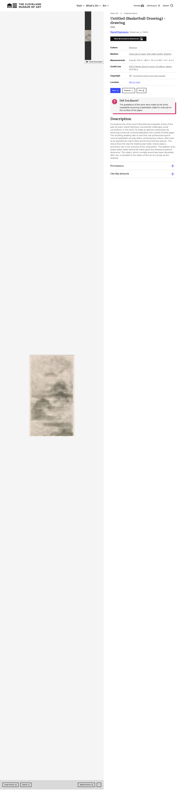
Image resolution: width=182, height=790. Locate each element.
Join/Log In (152, 5)
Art (104, 5)
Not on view (134, 82)
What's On (92, 5)
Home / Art (114, 13)
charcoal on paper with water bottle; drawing (150, 54)
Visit (79, 5)
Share (114, 90)
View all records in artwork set (126, 39)
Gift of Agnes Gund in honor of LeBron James (150, 66)
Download (127, 90)
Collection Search (130, 13)
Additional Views (85, 784)
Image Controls (9, 784)
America (133, 47)
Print (140, 90)
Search (166, 5)
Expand (24, 784)
